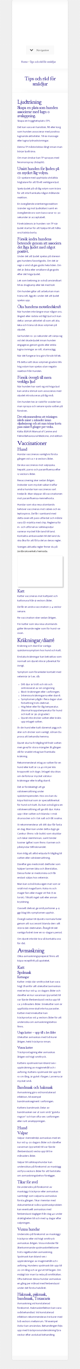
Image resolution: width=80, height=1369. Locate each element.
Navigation (42, 50)
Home (24, 61)
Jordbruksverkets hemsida (32, 551)
